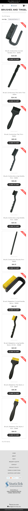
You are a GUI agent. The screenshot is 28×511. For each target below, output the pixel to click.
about (14, 456)
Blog (14, 459)
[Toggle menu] (4, 5)
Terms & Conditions (14, 470)
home (14, 453)
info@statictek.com (15, 506)
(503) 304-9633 (15, 2)
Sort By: (4, 19)
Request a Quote (14, 461)
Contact (14, 464)
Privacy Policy (14, 467)
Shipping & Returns (14, 473)
